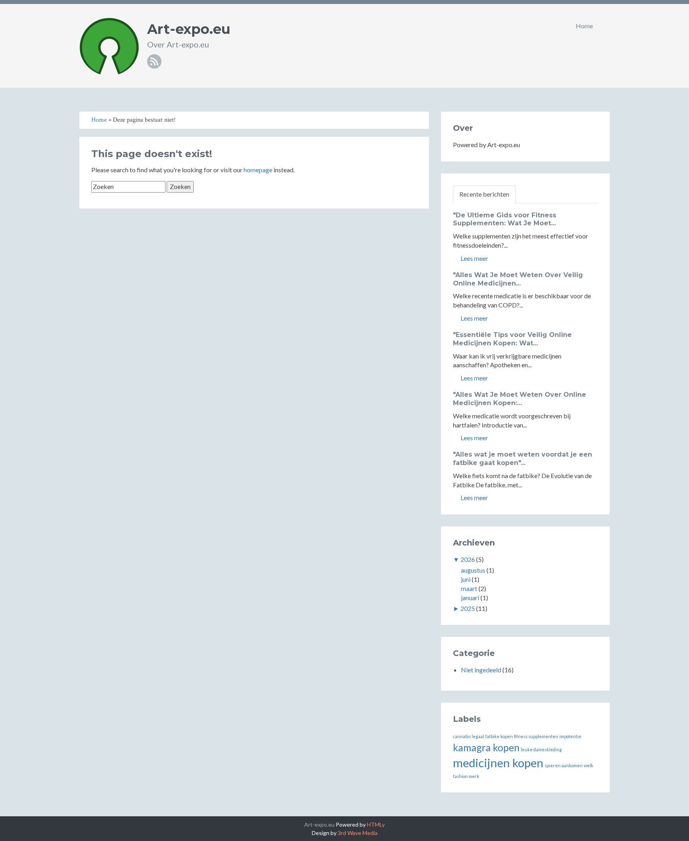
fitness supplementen (536, 736)
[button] (607, 26)
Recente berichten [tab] (484, 194)
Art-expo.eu (188, 29)
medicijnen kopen (498, 763)
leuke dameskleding (541, 749)
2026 (468, 559)
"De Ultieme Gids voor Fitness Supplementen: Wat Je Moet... (504, 219)
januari (470, 597)
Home (584, 26)
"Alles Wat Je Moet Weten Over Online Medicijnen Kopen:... (519, 399)
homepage (258, 169)
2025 (468, 608)
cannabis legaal (468, 736)
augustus (473, 570)
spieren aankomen (564, 765)
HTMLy (376, 824)
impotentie (570, 736)
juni (465, 579)
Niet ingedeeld (481, 670)
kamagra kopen (486, 747)
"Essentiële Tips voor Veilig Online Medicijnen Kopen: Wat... (512, 339)
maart (469, 588)
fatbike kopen (499, 736)
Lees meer (473, 258)
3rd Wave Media (358, 832)
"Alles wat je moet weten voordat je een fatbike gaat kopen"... (522, 459)
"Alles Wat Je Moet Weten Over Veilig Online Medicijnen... (518, 279)
